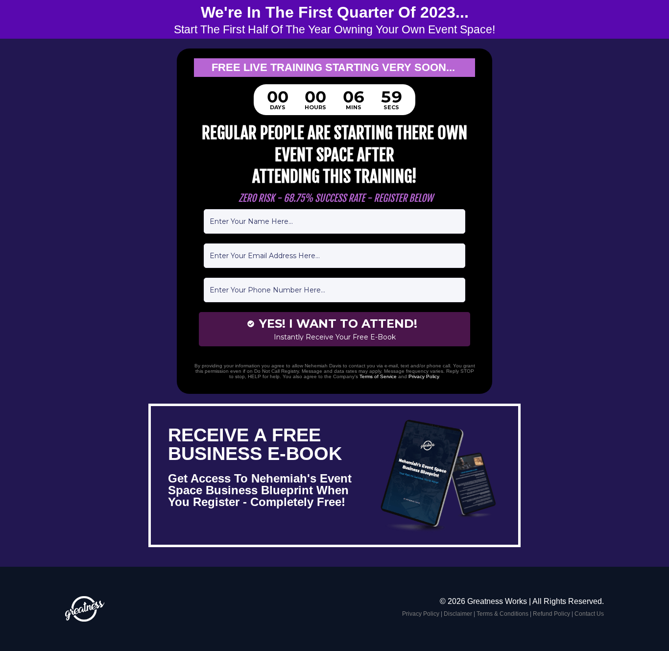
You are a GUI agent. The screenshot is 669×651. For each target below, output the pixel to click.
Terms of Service (378, 376)
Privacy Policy (423, 376)
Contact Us (589, 613)
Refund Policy (551, 613)
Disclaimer (458, 613)
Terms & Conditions (502, 613)
